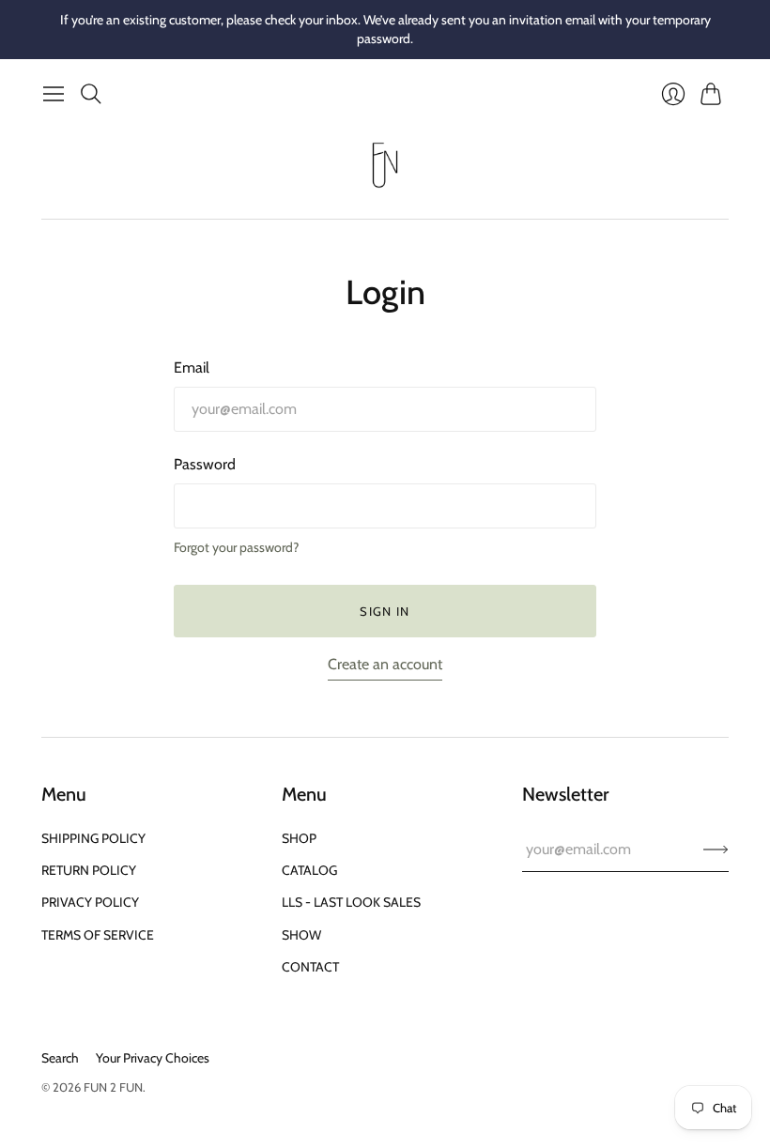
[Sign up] (716, 849)
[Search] (91, 94)
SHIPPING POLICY (93, 838)
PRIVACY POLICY (90, 902)
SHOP (299, 838)
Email (191, 367)
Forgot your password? (236, 547)
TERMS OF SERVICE (97, 934)
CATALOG (309, 870)
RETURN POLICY (88, 870)
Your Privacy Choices (152, 1057)
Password (205, 464)
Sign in (384, 611)
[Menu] (53, 94)
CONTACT (310, 966)
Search (60, 1057)
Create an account (385, 664)
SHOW (301, 934)
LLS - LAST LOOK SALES (351, 902)
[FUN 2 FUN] (385, 165)
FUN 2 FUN (113, 1086)
